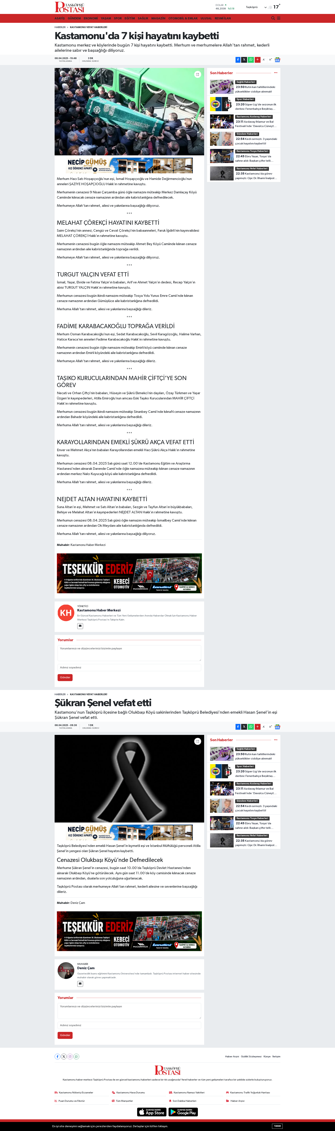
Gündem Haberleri (247, 134)
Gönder (65, 677)
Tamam (277, 1126)
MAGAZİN (158, 18)
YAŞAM (106, 18)
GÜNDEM (74, 18)
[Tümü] (275, 73)
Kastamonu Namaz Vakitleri (189, 1092)
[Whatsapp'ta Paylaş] (251, 60)
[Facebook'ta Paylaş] (238, 60)
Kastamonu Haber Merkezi (99, 610)
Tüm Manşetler (124, 1101)
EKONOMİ (91, 18)
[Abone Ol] (277, 59)
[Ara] (273, 18)
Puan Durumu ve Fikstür (72, 1101)
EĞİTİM (130, 18)
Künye (267, 1056)
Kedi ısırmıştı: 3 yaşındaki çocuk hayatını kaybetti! (256, 141)
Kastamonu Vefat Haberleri (88, 27)
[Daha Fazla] (257, 60)
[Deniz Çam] (66, 970)
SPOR (118, 18)
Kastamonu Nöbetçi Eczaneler (76, 1092)
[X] (64, 1056)
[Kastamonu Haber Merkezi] (66, 612)
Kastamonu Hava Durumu (131, 1092)
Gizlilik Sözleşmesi (251, 1056)
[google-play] (183, 1111)
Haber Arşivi (232, 1056)
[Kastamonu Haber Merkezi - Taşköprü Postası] (69, 7)
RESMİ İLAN (223, 18)
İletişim (276, 1056)
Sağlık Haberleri (246, 82)
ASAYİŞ (60, 18)
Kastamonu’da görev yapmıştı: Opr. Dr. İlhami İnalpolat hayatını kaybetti (256, 176)
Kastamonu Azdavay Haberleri (254, 117)
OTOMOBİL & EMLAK (183, 18)
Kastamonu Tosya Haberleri (252, 151)
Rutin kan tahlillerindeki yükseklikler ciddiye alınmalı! (255, 89)
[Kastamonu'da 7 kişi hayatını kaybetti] (129, 111)
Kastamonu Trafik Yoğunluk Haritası (250, 1092)
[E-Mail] (80, 626)
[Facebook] (57, 1056)
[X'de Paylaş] (244, 60)
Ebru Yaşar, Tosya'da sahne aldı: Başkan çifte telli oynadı (253, 159)
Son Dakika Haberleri (184, 1101)
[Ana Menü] (278, 18)
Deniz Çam (86, 968)
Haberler (60, 27)
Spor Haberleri (245, 99)
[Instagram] (70, 1056)
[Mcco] (129, 573)
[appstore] (152, 1111)
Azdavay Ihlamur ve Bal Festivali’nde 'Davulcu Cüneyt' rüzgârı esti (255, 124)
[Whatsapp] (76, 1056)
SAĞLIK (143, 18)
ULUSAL (206, 18)
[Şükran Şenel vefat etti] (129, 778)
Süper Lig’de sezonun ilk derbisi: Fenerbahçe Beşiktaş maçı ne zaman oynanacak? (255, 107)
